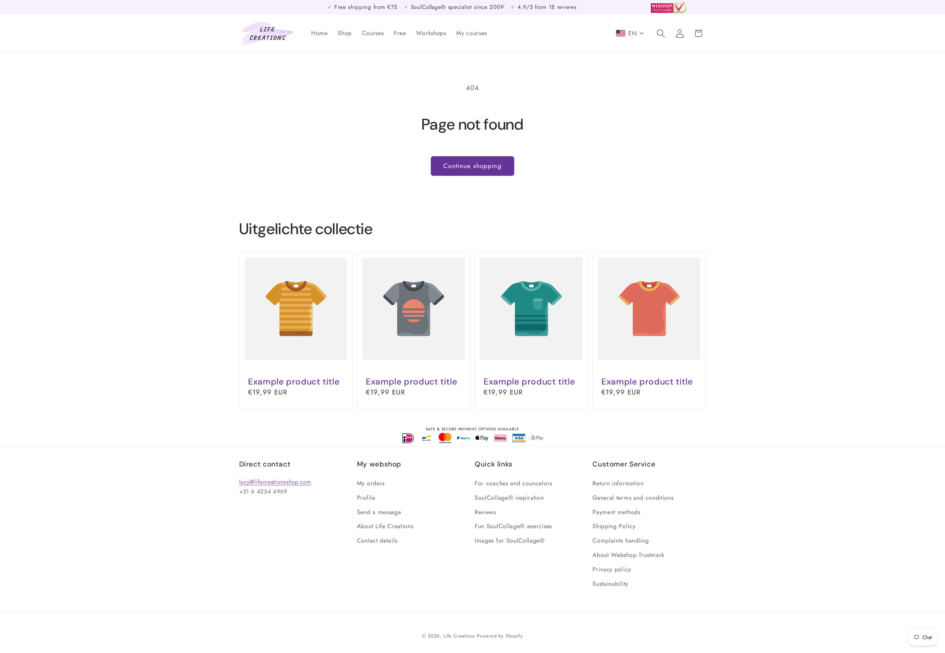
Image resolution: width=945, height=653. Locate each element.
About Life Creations (385, 526)
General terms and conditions (632, 497)
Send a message (379, 512)
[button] (661, 33)
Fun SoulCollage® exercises (513, 526)
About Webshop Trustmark (628, 555)
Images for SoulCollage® (510, 540)
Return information (617, 483)
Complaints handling (620, 540)
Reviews (485, 512)
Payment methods (616, 512)
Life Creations (459, 635)
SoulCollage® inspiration (509, 497)
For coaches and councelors (513, 483)
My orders (371, 483)
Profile (366, 497)
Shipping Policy (613, 526)
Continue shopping (472, 165)
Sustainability (610, 584)
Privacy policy (611, 569)
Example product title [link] (293, 381)
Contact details (377, 540)
